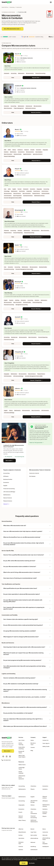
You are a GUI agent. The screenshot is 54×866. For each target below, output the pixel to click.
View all (6, 504)
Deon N (17, 53)
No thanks (32, 863)
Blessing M (18, 281)
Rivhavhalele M (19, 210)
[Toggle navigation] (50, 2)
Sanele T (17, 245)
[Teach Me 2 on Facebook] (3, 756)
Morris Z (17, 129)
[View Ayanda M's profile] (8, 320)
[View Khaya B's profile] (8, 172)
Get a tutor (9, 460)
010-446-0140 (7, 760)
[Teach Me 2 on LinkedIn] (6, 756)
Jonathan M (18, 85)
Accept (23, 863)
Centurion (19, 7)
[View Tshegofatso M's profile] (8, 355)
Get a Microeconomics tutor (12, 29)
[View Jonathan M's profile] (8, 89)
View (12, 77)
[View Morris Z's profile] (8, 132)
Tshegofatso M (19, 352)
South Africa (5, 7)
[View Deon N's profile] (8, 58)
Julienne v (18, 388)
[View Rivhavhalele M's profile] (8, 213)
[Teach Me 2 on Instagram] (10, 756)
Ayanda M (17, 317)
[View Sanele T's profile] (8, 248)
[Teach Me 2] (7, 2)
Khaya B (17, 168)
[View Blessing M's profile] (8, 284)
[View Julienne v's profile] (8, 391)
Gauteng (12, 7)
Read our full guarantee (36, 442)
